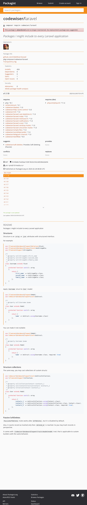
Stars (7, 76)
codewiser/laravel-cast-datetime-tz (18, 114)
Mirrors (5, 504)
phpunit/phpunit (53, 103)
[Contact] (72, 495)
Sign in (78, 3)
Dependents (9, 72)
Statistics (34, 495)
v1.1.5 (6, 190)
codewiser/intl (10, 112)
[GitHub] (82, 495)
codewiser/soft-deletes (14, 145)
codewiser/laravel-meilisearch (16, 119)
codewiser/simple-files (13, 130)
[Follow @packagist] (77, 495)
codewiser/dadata (12, 107)
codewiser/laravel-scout (14, 123)
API (4, 501)
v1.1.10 (6, 176)
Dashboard (35, 504)
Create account (65, 3)
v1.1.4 (6, 193)
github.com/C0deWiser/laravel (14, 57)
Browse (39, 3)
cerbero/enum (10, 105)
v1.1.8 (6, 181)
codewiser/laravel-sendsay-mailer (18, 125)
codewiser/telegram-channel (16, 134)
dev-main (7, 173)
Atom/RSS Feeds (9, 497)
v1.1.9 (6, 178)
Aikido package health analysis (16, 89)
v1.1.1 (6, 202)
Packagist (9, 3)
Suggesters (9, 74)
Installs (7, 69)
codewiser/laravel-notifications (17, 121)
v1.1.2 (6, 199)
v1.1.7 (6, 184)
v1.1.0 (6, 205)
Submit (50, 3)
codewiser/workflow (12, 137)
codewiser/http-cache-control (16, 110)
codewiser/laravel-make (14, 116)
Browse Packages (37, 497)
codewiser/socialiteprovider (15, 132)
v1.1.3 (6, 196)
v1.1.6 (6, 187)
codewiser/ (14, 18)
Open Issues (9, 79)
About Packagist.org (10, 495)
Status (33, 501)
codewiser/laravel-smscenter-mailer (19, 128)
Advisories (9, 86)
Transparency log (9, 62)
